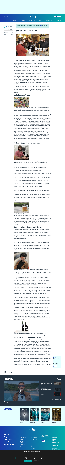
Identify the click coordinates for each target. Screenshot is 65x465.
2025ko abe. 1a (43, 422)
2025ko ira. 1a (54, 422)
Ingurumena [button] (22, 20)
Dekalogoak (34, 437)
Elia (41, 25)
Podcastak (23, 444)
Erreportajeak (24, 446)
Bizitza (6, 434)
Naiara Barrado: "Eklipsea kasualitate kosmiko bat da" (47, 383)
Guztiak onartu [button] (28, 460)
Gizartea (7, 442)
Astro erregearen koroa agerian (46, 393)
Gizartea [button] (39, 20)
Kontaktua (54, 444)
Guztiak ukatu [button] (36, 460)
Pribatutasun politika (54, 440)
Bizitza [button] (14, 20)
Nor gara (54, 435)
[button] (5, 16)
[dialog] (32, 457)
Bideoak (23, 442)
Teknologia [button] (31, 20)
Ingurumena (9, 437)
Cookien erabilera (55, 442)
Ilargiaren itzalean (11, 402)
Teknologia (8, 439)
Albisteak (23, 435)
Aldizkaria (56, 16)
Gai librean (34, 441)
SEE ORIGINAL (29, 26)
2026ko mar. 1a (32, 422)
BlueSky (33, 448)
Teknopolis (8, 379)
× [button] (63, 451)
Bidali (55, 366)
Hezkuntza (34, 435)
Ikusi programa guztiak (56, 399)
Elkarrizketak (23, 437)
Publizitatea (54, 437)
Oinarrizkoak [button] (47, 20)
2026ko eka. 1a (22, 422)
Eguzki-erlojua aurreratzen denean (46, 389)
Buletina (57, 20)
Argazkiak (23, 441)
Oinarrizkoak (9, 444)
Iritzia (22, 439)
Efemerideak (34, 439)
